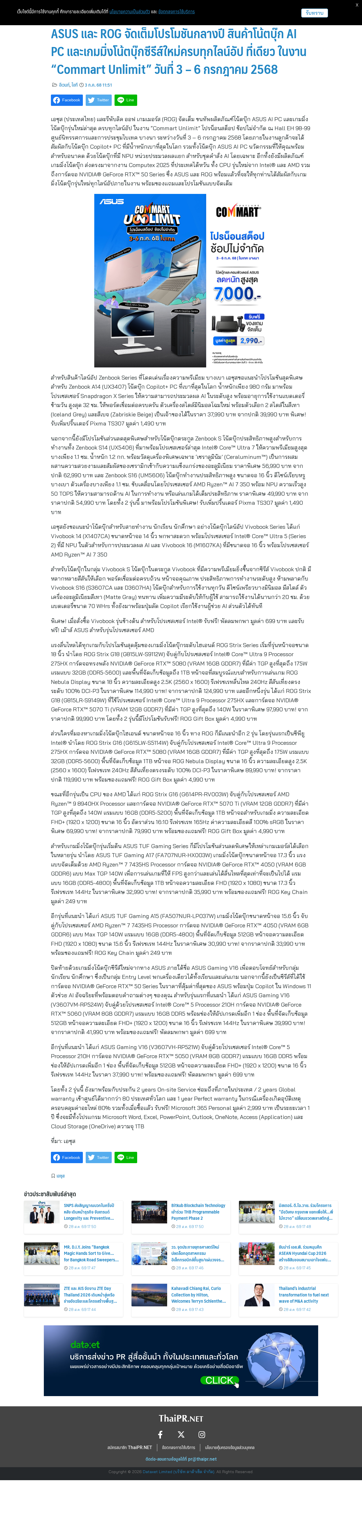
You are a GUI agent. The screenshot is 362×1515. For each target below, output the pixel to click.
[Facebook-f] (160, 1434)
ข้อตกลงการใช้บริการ (176, 11)
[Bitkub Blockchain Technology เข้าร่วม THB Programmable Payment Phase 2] (149, 1212)
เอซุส (61, 1176)
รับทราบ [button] (315, 13)
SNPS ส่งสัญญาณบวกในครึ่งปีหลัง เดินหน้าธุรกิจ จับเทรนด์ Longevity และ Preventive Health (89, 1214)
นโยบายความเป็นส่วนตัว (129, 11)
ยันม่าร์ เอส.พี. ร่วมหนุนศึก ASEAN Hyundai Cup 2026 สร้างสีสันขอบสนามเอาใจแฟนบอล (303, 1256)
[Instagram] (202, 1434)
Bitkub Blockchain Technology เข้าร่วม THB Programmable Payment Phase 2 (198, 1211)
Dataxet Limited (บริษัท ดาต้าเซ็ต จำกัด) (178, 1471)
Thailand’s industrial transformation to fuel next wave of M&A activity (304, 1294)
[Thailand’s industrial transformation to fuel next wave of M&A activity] (257, 1295)
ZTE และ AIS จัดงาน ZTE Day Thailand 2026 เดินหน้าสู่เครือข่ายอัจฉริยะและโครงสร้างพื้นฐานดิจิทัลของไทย (91, 1297)
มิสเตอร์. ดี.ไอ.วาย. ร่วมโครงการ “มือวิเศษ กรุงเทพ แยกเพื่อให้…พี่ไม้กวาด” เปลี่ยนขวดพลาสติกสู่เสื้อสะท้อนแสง (306, 1214)
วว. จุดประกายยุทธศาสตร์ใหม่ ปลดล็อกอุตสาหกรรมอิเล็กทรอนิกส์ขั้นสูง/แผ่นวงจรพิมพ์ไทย (196, 1256)
